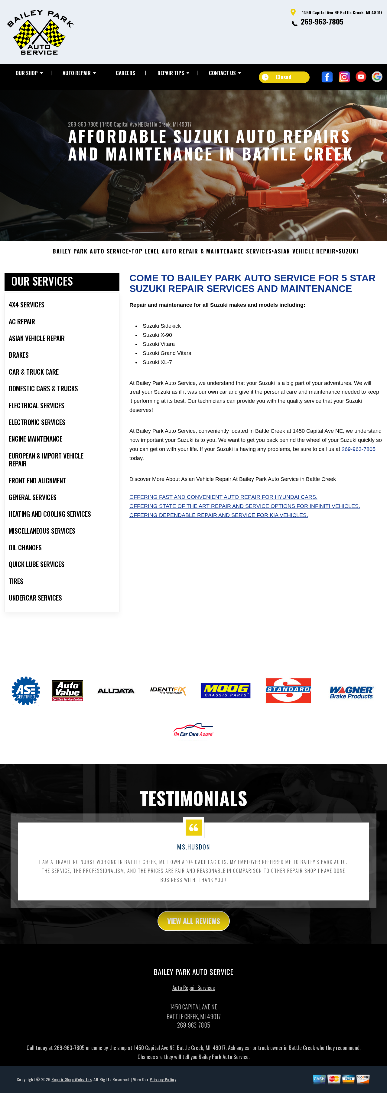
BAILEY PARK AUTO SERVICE (91, 251)
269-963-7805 (322, 21)
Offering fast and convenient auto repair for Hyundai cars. (223, 497)
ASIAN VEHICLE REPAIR (305, 251)
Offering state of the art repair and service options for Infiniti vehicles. (244, 506)
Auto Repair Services (193, 988)
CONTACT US (222, 73)
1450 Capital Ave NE (122, 124)
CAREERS (125, 73)
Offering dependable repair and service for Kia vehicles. (218, 515)
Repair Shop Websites (71, 1079)
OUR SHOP (27, 73)
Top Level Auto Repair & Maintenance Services (202, 251)
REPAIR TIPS (171, 73)
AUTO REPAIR (77, 73)
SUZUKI (349, 251)
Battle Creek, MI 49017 (168, 124)
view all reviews (193, 920)
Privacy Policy (163, 1079)
